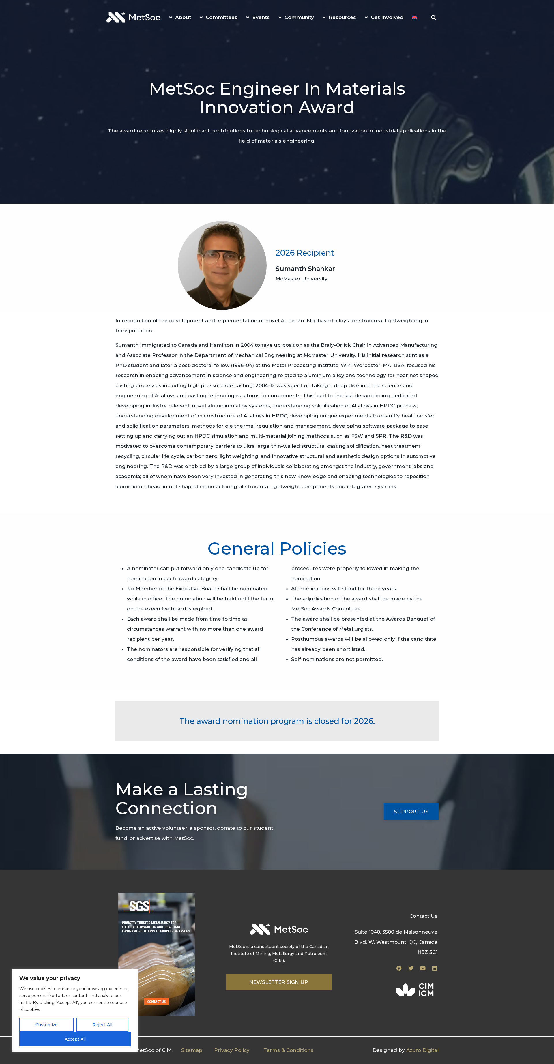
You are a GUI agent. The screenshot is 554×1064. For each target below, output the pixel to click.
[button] (433, 18)
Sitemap (191, 1050)
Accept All (75, 1039)
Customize (46, 1024)
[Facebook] (399, 968)
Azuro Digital (422, 1050)
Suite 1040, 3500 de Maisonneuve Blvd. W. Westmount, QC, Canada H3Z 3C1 (395, 942)
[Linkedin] (434, 968)
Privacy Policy (232, 1050)
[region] (75, 1010)
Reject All (102, 1024)
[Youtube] (423, 968)
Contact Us (423, 916)
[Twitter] (411, 968)
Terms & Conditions (288, 1050)
